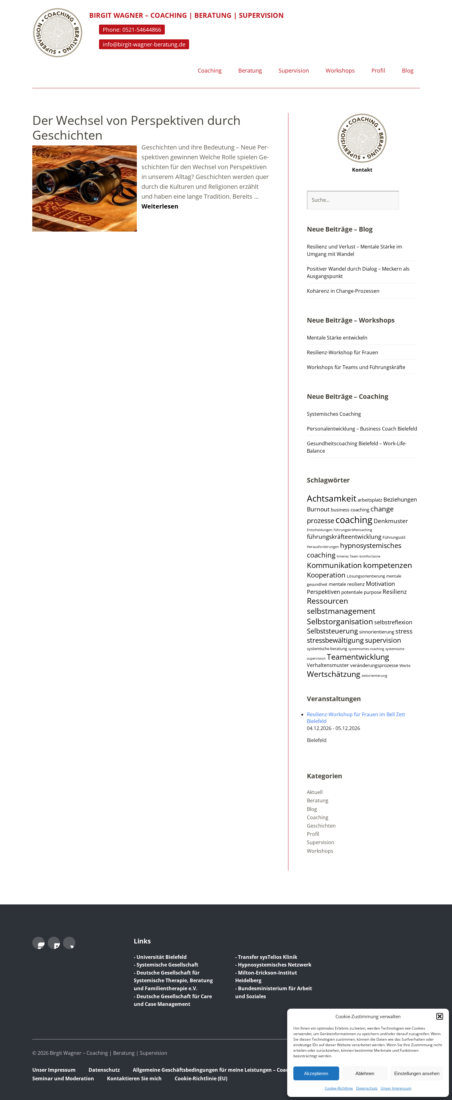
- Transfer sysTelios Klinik (266, 957)
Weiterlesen (159, 206)
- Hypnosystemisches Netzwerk (273, 964)
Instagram (38, 943)
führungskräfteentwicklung (344, 537)
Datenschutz (367, 1088)
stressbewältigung (335, 640)
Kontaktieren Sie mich (134, 1078)
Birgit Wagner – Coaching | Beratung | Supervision (186, 15)
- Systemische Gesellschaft (166, 964)
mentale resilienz (347, 584)
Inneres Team (347, 556)
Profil (378, 71)
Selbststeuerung (332, 630)
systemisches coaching (366, 649)
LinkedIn (54, 943)
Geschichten (321, 825)
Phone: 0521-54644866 (132, 29)
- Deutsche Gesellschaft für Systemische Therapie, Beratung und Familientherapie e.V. (173, 980)
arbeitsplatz (370, 500)
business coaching (350, 509)
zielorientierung (374, 675)
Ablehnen (364, 1073)
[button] (440, 1016)
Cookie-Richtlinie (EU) (201, 1078)
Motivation (380, 584)
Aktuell (315, 792)
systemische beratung (327, 648)
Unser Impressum (396, 1088)
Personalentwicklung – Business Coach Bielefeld (362, 428)
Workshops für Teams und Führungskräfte (356, 367)
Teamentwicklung (358, 657)
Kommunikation (334, 565)
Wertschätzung (333, 674)
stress (404, 631)
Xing (69, 943)
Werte (404, 665)
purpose (372, 592)
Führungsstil (394, 537)
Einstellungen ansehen (416, 1073)
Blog (408, 71)
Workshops (340, 71)
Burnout (318, 509)
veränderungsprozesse (374, 665)
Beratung (250, 71)
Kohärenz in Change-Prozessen (343, 291)
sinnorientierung (376, 632)
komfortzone (369, 556)
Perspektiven (323, 591)
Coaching (210, 71)
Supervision (294, 71)
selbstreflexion (393, 622)
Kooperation (326, 575)
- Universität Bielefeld (160, 957)
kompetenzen (387, 565)
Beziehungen (400, 499)
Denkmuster (391, 521)
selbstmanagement (341, 611)
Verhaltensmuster (328, 665)
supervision (383, 640)
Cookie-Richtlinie (339, 1088)
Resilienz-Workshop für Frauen (342, 352)
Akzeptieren (316, 1073)
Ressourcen (327, 601)
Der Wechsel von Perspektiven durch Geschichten (136, 127)
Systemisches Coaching (334, 414)
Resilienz (395, 592)
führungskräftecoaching (353, 530)
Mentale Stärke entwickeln (337, 337)
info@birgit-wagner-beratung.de (144, 44)
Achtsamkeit (331, 498)
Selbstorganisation (340, 621)
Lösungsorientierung (366, 576)
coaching (353, 520)
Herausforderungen (323, 547)
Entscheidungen (319, 530)
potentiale (352, 592)
